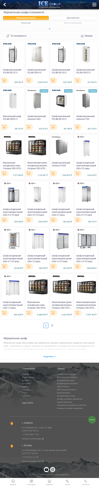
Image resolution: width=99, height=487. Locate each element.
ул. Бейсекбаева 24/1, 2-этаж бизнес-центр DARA (44, 450)
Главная (25, 374)
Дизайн (25, 381)
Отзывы (25, 390)
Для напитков (73, 18)
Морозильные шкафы (26, 18)
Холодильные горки (66, 381)
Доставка (26, 384)
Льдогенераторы (64, 402)
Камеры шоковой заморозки (70, 408)
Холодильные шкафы (66, 374)
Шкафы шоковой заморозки (69, 399)
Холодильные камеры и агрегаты (72, 405)
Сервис (25, 387)
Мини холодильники (73, 23)
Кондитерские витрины (67, 384)
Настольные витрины (66, 390)
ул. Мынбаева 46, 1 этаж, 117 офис (37, 428)
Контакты (26, 396)
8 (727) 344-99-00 (30, 431)
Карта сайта (27, 403)
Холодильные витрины (67, 377)
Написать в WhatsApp (32, 439)
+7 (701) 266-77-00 (30, 435)
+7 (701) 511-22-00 (30, 457)
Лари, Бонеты (63, 387)
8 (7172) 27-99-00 (30, 453)
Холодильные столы (66, 396)
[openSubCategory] (49, 29)
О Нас (24, 393)
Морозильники (63, 393)
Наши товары (28, 377)
